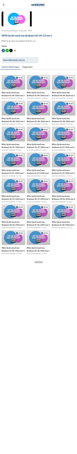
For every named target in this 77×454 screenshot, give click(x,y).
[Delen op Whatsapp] (7, 50)
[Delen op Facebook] (3, 50)
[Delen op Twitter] (11, 50)
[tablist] (38, 67)
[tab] (10, 67)
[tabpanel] (38, 168)
